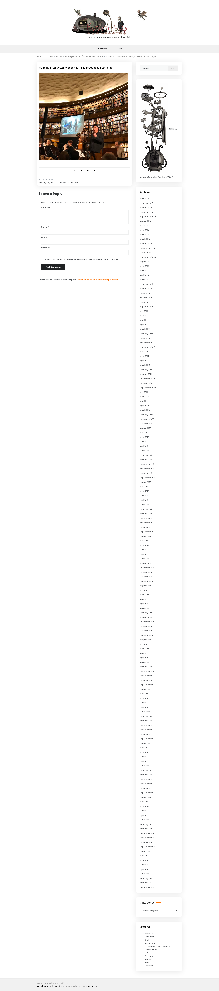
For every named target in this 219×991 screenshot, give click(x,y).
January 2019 (146, 459)
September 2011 (147, 846)
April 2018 (144, 500)
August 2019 (145, 428)
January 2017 (146, 563)
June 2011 (144, 860)
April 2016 (144, 603)
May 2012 (144, 810)
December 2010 (147, 887)
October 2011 (146, 842)
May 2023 (144, 270)
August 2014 (145, 689)
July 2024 (144, 225)
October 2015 (146, 630)
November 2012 (147, 783)
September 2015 (147, 635)
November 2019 (147, 419)
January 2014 (146, 720)
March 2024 (145, 239)
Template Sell (91, 986)
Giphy (147, 940)
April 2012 (144, 815)
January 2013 (146, 774)
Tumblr (148, 959)
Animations (102, 49)
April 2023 (144, 275)
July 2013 (144, 747)
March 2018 (145, 504)
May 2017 (144, 549)
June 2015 (144, 648)
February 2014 (146, 716)
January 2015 (146, 666)
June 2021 (144, 356)
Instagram (150, 943)
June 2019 (144, 437)
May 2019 (144, 441)
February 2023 (146, 284)
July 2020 (144, 392)
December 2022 (147, 293)
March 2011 (145, 873)
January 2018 (146, 513)
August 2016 (145, 585)
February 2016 (146, 612)
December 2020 (147, 378)
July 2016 (144, 590)
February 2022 (146, 333)
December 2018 (147, 464)
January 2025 (146, 207)
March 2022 (145, 329)
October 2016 (146, 576)
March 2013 (145, 765)
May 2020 (144, 401)
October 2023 (146, 252)
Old (146, 952)
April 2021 (144, 360)
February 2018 (146, 509)
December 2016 (147, 567)
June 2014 (144, 698)
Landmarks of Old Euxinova (157, 946)
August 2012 (145, 797)
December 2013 (147, 725)
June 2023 (144, 266)
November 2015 (147, 626)
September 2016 (147, 581)
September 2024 (148, 216)
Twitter (148, 962)
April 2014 (144, 707)
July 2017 (144, 540)
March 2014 (145, 711)
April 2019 (144, 446)
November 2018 (147, 468)
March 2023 (145, 279)
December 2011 (147, 833)
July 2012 (144, 801)
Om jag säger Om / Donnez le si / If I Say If (58, 182)
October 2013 (146, 734)
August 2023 (145, 261)
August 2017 (145, 536)
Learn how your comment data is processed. (98, 279)
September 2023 (148, 257)
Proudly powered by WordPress (51, 986)
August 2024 (146, 221)
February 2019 (146, 455)
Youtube (149, 965)
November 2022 (147, 297)
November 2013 (147, 729)
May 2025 (144, 198)
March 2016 (145, 608)
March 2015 (145, 662)
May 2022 (144, 320)
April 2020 (144, 405)
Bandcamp (150, 933)
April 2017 (144, 554)
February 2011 (146, 878)
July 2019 (144, 432)
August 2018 (145, 482)
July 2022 (144, 311)
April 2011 (144, 869)
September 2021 (147, 347)
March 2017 (145, 558)
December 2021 (147, 338)
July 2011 (143, 855)
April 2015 (144, 657)
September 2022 (148, 306)
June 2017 (144, 545)
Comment (47, 207)
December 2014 (147, 671)
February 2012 (146, 824)
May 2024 (144, 234)
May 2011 (144, 864)
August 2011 (145, 851)
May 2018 (144, 495)
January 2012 (146, 828)
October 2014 (146, 680)
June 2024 (144, 230)
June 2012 (144, 806)
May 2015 (144, 653)
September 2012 (147, 792)
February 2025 (146, 203)
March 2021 (145, 365)
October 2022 (146, 302)
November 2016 (147, 572)
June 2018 (144, 491)
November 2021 (147, 342)
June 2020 (144, 396)
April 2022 (144, 324)
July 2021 (144, 351)
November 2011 (147, 837)
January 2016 (146, 617)
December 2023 (147, 248)
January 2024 (146, 243)
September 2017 (147, 531)
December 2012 (147, 779)
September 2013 (147, 738)
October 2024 (146, 212)
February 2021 (146, 369)
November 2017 (147, 522)
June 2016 (144, 594)
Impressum (117, 49)
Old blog (149, 956)
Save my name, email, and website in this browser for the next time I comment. (82, 259)
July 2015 (144, 644)
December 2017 (147, 518)
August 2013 (145, 743)
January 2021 (146, 374)
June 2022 (144, 315)
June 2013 (144, 752)
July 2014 (144, 693)
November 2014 (147, 675)
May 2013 (144, 756)
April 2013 (144, 761)
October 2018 (146, 473)
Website (45, 247)
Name (45, 227)
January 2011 (145, 882)
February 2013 (146, 770)
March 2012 (145, 819)
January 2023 (146, 288)
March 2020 (145, 410)
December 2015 (147, 621)
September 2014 (147, 684)
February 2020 (146, 414)
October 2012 (146, 788)
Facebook (149, 936)
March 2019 (145, 450)
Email (44, 237)
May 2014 (144, 702)
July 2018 (144, 486)
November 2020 (147, 383)
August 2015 (145, 639)
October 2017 (146, 527)
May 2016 (144, 599)
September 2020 (148, 387)
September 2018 (147, 477)
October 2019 (146, 423)
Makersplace (151, 949)
